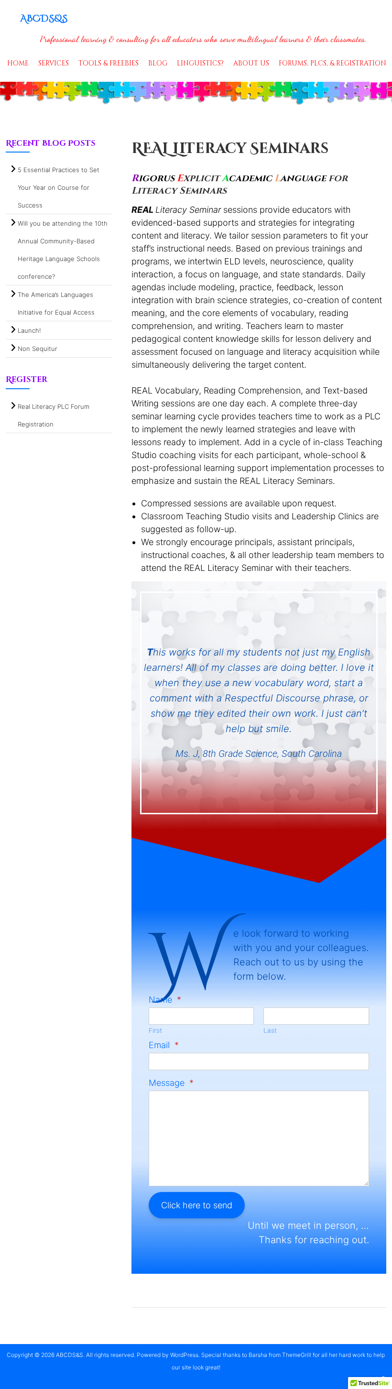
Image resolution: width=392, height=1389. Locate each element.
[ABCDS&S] (196, 93)
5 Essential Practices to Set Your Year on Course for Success (58, 187)
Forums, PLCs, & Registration (332, 63)
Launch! (29, 330)
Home (18, 63)
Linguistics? (200, 63)
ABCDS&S (43, 18)
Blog (157, 63)
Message (171, 1083)
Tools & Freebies (108, 63)
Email (164, 1045)
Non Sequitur (37, 348)
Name (165, 1000)
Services (53, 63)
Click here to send (196, 1205)
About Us (251, 63)
